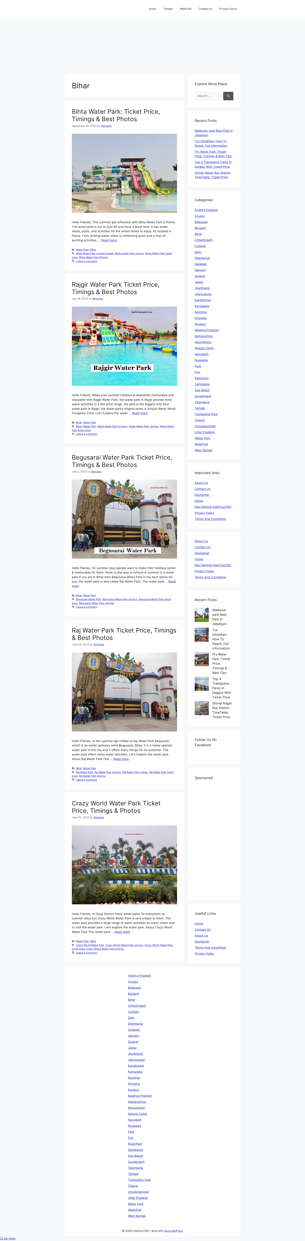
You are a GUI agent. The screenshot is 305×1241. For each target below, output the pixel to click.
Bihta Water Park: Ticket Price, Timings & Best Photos (116, 115)
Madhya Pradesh (207, 330)
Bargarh (200, 228)
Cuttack (200, 246)
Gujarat (200, 276)
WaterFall (186, 8)
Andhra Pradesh (206, 210)
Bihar (93, 249)
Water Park (82, 249)
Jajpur (199, 282)
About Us (201, 483)
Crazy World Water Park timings (105, 948)
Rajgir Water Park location (112, 426)
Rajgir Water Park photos (144, 426)
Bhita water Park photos (129, 253)
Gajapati (201, 264)
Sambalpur (202, 384)
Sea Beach (202, 390)
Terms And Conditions (210, 519)
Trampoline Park (206, 414)
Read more (109, 240)
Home (152, 8)
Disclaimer (202, 495)
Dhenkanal (202, 258)
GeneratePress (173, 1231)
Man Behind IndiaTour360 (213, 507)
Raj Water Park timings (92, 775)
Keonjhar (201, 312)
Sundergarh (203, 396)
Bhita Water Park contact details (95, 253)
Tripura (200, 420)
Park (198, 366)
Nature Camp (204, 348)
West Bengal (203, 450)
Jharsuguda (203, 294)
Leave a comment (86, 261)
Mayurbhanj (203, 342)
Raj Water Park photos (107, 772)
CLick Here (8, 1238)
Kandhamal (203, 300)
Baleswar (201, 222)
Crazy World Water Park (90, 945)
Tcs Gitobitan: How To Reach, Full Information (221, 639)
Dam (198, 252)
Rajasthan (202, 378)
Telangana (202, 402)
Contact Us (205, 8)
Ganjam (200, 270)
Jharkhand (202, 288)
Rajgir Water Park (86, 426)
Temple (168, 8)
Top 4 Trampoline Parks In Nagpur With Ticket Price (221, 688)
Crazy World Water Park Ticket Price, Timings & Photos (116, 806)
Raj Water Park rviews (135, 772)
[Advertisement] (152, 44)
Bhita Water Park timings (93, 257)
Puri (197, 372)
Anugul (200, 216)
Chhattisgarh (204, 240)
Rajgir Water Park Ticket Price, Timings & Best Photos (116, 288)
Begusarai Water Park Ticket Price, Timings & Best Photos (122, 461)
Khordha (201, 318)
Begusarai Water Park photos (120, 599)
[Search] (228, 96)
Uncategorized (205, 426)
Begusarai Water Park (88, 599)
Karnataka (202, 306)
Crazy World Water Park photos (124, 945)
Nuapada (201, 360)
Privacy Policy (228, 8)
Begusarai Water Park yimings (96, 603)
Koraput (200, 324)
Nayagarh (201, 354)
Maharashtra (204, 336)
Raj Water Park (84, 772)
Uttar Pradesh (205, 432)
